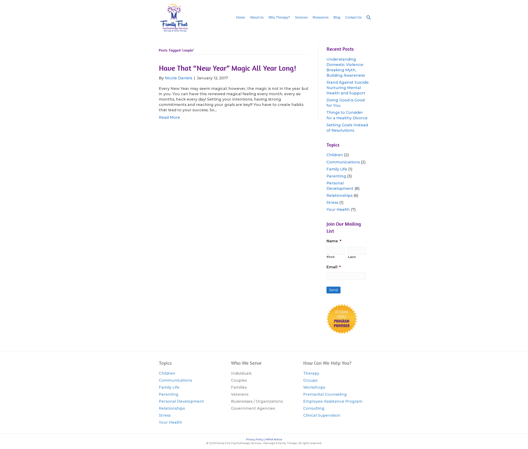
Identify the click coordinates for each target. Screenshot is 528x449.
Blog (337, 17)
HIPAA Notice (273, 439)
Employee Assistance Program (332, 401)
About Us (257, 17)
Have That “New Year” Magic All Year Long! (227, 67)
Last (352, 257)
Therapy (311, 373)
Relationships (339, 195)
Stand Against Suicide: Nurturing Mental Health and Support (347, 87)
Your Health (338, 209)
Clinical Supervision (321, 415)
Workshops (314, 387)
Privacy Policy (255, 439)
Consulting (313, 408)
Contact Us (353, 17)
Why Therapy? (279, 17)
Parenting (336, 176)
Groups (310, 380)
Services (301, 17)
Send (333, 290)
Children (334, 155)
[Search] (366, 17)
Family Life (336, 169)
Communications (343, 162)
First (331, 257)
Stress (332, 202)
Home (240, 17)
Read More (169, 117)
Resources (321, 17)
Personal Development (181, 401)
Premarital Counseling (325, 394)
